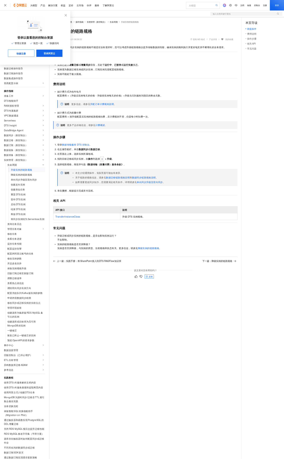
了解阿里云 (108, 5)
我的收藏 (229, 39)
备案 (249, 5)
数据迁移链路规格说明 (118, 177)
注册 (265, 5)
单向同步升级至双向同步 (150, 182)
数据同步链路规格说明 (144, 177)
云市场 (80, 5)
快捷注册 (21, 53)
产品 (42, 5)
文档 (242, 5)
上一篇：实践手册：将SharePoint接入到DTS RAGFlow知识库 (89, 261)
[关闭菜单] (5, 5)
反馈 (151, 276)
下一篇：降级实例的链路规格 (217, 261)
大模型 (33, 5)
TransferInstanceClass (67, 216)
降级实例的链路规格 (148, 248)
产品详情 (213, 39)
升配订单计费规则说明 (102, 104)
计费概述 (100, 125)
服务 (97, 5)
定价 (71, 5)
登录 (277, 5)
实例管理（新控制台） (96, 21)
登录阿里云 (49, 53)
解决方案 (53, 5)
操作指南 (79, 21)
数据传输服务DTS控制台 (75, 144)
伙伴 (89, 5)
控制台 (257, 5)
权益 (63, 5)
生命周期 (114, 21)
